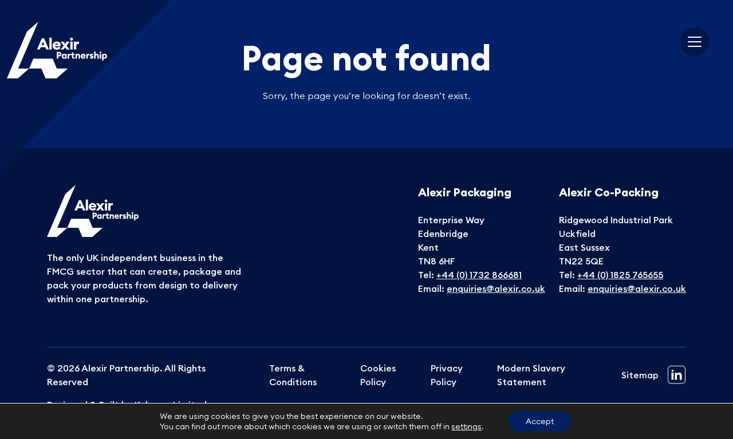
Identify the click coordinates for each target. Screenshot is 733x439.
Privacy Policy (447, 374)
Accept (540, 421)
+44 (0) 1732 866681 (479, 274)
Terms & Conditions (293, 374)
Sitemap (640, 375)
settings (466, 426)
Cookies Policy (378, 374)
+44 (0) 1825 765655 (620, 274)
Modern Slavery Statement (531, 374)
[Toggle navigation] (694, 41)
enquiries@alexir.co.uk (496, 288)
